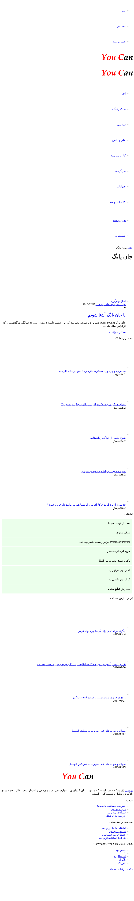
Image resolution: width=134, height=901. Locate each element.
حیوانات (121, 186)
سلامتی (121, 124)
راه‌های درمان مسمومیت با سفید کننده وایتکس (99, 697)
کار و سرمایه (118, 155)
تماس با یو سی (117, 831)
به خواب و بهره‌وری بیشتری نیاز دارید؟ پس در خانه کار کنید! (92, 370)
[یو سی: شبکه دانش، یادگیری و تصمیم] (106, 59)
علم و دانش (119, 140)
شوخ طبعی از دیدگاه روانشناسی (107, 437)
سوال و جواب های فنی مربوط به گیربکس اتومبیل (97, 763)
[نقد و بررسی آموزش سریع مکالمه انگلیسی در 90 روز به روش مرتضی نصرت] (106, 660)
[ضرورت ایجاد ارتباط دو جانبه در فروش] (106, 467)
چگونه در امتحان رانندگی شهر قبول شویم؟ (101, 630)
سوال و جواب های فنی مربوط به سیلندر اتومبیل (98, 730)
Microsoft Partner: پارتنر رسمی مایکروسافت (104, 541)
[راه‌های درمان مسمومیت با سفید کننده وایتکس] (106, 694)
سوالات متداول (117, 812)
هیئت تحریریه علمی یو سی (110, 304)
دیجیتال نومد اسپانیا (119, 523)
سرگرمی (120, 171)
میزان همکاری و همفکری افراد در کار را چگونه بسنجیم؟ (93, 404)
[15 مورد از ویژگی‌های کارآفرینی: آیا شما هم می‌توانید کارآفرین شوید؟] (106, 501)
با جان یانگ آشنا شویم (107, 315)
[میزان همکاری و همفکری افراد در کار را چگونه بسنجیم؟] (106, 401)
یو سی (129, 790)
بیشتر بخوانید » (117, 332)
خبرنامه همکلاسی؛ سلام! (111, 805)
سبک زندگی (119, 109)
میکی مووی (123, 532)
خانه (130, 247)
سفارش (119, 589)
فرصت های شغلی (115, 815)
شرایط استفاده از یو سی (112, 837)
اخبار (123, 93)
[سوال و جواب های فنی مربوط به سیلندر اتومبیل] (106, 727)
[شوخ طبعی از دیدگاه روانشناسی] (106, 434)
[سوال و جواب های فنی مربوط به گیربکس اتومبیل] (106, 760)
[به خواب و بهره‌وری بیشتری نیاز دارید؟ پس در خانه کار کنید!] (106, 367)
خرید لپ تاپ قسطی (118, 551)
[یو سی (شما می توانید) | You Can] (67, 776)
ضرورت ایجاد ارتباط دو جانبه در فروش (103, 471)
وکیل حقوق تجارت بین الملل (114, 560)
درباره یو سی (118, 809)
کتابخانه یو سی (117, 201)
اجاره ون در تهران (119, 570)
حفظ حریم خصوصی (114, 834)
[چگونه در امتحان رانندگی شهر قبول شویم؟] (106, 627)
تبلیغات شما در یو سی (113, 828)
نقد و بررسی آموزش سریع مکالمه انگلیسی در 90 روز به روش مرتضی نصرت (81, 664)
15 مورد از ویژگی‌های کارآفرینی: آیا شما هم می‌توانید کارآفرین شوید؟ (86, 504)
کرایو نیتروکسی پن (119, 579)
